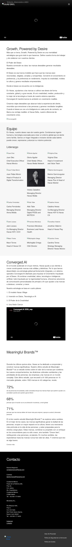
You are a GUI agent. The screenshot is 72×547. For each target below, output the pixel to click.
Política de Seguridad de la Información (56, 538)
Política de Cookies (50, 542)
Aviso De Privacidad (50, 534)
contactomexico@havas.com (15, 470)
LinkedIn (9, 523)
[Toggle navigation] (69, 4)
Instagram (10, 521)
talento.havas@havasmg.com (16, 477)
